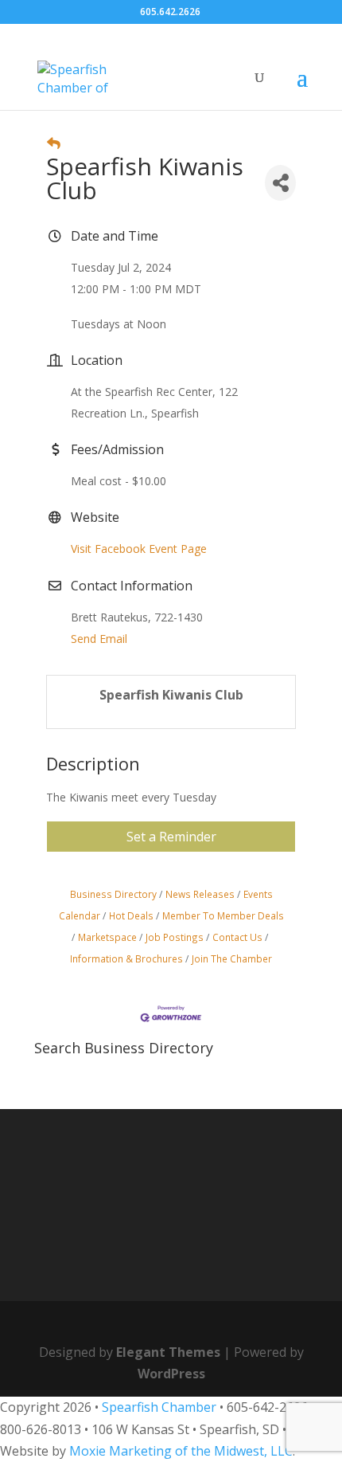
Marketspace (107, 937)
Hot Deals (131, 915)
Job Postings (175, 937)
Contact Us (237, 937)
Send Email (99, 638)
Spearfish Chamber (159, 1407)
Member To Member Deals (223, 915)
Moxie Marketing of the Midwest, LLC (181, 1451)
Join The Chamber (232, 958)
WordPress (171, 1373)
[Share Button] (280, 183)
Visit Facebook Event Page (139, 548)
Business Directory (113, 894)
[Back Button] (53, 143)
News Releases (200, 894)
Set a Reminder (171, 836)
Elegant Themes (168, 1352)
